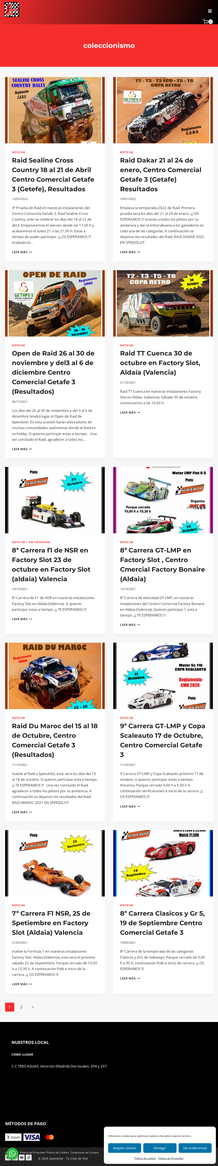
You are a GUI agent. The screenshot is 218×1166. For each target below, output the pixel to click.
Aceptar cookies (124, 1148)
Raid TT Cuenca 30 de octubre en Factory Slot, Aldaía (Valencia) (160, 362)
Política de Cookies (58, 1152)
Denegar (160, 1148)
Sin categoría (39, 542)
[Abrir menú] (210, 9)
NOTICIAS (18, 152)
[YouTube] (22, 1157)
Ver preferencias (195, 1148)
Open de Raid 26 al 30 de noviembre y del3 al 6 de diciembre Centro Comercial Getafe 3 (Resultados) (53, 372)
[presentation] (55, 110)
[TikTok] (29, 1157)
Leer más (22, 252)
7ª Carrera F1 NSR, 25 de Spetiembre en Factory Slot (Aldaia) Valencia (51, 922)
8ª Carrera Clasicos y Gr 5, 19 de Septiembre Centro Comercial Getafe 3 (162, 922)
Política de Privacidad (170, 1158)
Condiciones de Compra (84, 1152)
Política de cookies (145, 1158)
